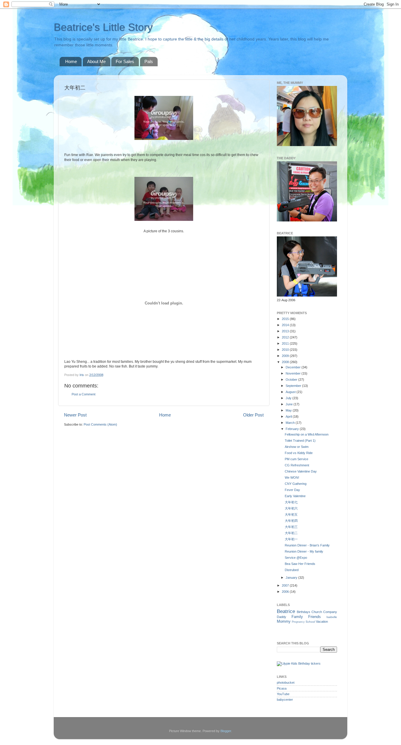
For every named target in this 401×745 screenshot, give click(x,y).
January (292, 577)
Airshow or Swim (297, 446)
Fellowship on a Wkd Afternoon (306, 434)
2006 (286, 591)
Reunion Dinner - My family (304, 551)
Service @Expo (296, 557)
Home (71, 61)
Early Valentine (295, 496)
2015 (286, 319)
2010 (286, 349)
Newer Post (75, 414)
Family (297, 616)
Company (330, 612)
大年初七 (291, 502)
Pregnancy (298, 621)
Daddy (281, 617)
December (293, 367)
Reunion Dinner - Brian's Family (307, 545)
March (291, 422)
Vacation (322, 621)
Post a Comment (83, 394)
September (294, 385)
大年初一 (291, 539)
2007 (286, 585)
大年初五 (291, 514)
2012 (286, 337)
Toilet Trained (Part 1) (300, 440)
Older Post (253, 414)
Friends (314, 616)
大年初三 (291, 527)
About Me (96, 61)
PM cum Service (296, 459)
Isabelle (331, 617)
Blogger (225, 731)
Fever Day (292, 490)
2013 (286, 331)
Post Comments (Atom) (100, 424)
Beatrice (286, 611)
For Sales (125, 61)
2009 (286, 356)
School (310, 621)
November (293, 373)
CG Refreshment (297, 465)
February (293, 429)
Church (316, 612)
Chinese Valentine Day (301, 471)
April (289, 416)
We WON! (292, 477)
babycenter (285, 699)
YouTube (283, 694)
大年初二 (291, 533)
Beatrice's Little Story (103, 27)
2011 (286, 343)
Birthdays (303, 612)
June (290, 404)
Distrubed (292, 570)
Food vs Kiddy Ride (299, 453)
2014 (286, 325)
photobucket (285, 682)
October (292, 379)
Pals (148, 61)
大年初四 (291, 520)
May (289, 410)
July (289, 398)
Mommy (284, 621)
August (291, 392)
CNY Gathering (295, 483)
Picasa (282, 688)
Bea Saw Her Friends (300, 563)
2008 (286, 362)
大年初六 (291, 508)
